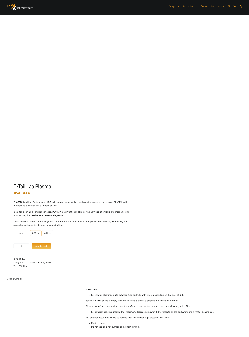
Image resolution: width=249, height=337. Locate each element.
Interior (49, 262)
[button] (241, 6)
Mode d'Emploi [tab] (14, 278)
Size (20, 233)
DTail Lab (23, 266)
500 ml (35, 233)
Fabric (41, 262)
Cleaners (32, 262)
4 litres (47, 233)
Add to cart (41, 246)
